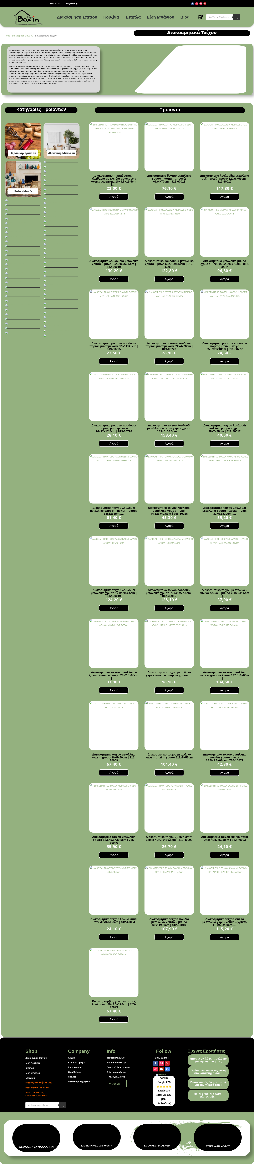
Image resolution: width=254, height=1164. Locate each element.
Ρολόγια (62, 308)
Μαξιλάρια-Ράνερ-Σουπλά (23, 260)
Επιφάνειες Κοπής (62, 199)
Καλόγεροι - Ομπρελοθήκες (62, 221)
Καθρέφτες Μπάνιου (23, 214)
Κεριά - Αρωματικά (62, 230)
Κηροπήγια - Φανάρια (23, 232)
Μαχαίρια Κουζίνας (62, 262)
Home (7, 35)
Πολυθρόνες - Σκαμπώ (23, 292)
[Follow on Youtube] (161, 1069)
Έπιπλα (133, 17)
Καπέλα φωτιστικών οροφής (23, 228)
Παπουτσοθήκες (23, 273)
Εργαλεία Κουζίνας (23, 200)
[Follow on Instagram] (200, 3)
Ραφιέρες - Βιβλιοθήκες (23, 305)
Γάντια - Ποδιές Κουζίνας (62, 162)
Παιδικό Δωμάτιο (62, 272)
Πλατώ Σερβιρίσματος (62, 290)
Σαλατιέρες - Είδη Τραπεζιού (23, 310)
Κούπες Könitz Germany (62, 249)
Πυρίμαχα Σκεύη (62, 303)
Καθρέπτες (62, 212)
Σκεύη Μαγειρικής (62, 313)
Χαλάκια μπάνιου (62, 335)
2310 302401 (55, 4)
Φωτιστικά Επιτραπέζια (62, 331)
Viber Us (115, 1084)
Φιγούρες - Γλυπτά (23, 323)
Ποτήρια (23, 296)
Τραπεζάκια (23, 319)
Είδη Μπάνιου (160, 17)
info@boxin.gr (71, 4)
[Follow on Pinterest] (204, 3)
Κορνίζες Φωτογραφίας (62, 240)
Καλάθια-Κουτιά (23, 219)
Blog (184, 17)
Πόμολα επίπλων (62, 294)
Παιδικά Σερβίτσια (23, 269)
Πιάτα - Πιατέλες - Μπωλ (62, 281)
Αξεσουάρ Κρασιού (23, 141)
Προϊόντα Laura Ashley (23, 301)
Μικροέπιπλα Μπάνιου (62, 267)
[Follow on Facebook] (192, 3)
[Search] (236, 17)
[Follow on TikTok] (196, 3)
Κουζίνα (111, 17)
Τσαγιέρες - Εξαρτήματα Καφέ (62, 322)
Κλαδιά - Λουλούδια (62, 235)
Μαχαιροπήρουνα (23, 264)
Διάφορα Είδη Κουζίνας (62, 171)
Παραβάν (62, 276)
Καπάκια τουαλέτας (62, 226)
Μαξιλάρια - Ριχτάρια (62, 258)
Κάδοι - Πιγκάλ (62, 208)
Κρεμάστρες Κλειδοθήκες (62, 253)
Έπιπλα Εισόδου (62, 194)
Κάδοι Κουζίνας (23, 209)
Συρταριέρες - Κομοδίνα (23, 314)
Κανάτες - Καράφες (23, 223)
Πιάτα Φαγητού (23, 282)
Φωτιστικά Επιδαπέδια (23, 328)
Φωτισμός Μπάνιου (62, 326)
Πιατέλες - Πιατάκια (62, 285)
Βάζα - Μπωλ (23, 179)
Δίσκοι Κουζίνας (62, 180)
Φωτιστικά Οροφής (23, 333)
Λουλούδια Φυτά (23, 255)
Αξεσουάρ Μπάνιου (62, 141)
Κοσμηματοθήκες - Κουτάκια (23, 241)
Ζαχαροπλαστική (62, 203)
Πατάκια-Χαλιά (23, 278)
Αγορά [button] (114, 197)
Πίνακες (23, 287)
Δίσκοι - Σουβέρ (62, 176)
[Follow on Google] (167, 1069)
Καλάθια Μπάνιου (62, 217)
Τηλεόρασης (62, 317)
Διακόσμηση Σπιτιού (77, 17)
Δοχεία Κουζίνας (62, 185)
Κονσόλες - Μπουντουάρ (23, 237)
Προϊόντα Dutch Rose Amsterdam (62, 299)
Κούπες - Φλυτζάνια (62, 244)
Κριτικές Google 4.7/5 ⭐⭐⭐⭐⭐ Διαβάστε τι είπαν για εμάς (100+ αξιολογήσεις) (163, 1090)
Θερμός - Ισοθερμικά (23, 205)
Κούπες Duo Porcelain (23, 246)
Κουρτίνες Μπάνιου (23, 250)
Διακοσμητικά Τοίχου (62, 167)
